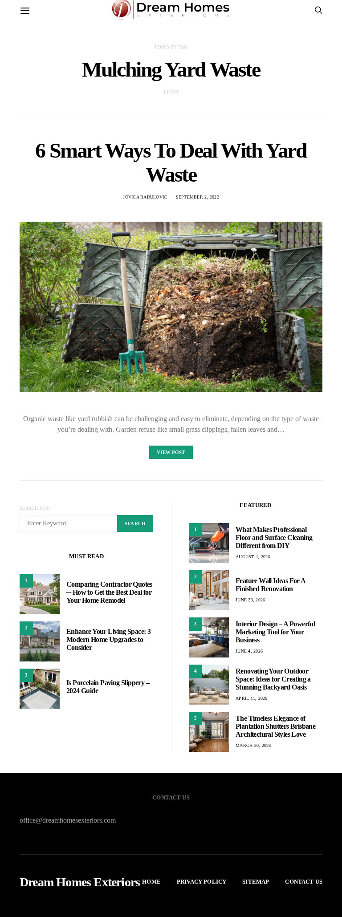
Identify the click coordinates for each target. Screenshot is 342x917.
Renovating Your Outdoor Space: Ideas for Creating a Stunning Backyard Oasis (273, 679)
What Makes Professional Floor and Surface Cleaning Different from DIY (274, 537)
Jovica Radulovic (145, 197)
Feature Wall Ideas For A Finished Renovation (270, 584)
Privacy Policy (201, 881)
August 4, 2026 (253, 556)
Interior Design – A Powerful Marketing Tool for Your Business (275, 632)
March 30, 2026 (253, 745)
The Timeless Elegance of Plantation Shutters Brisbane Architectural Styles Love (275, 726)
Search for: (35, 508)
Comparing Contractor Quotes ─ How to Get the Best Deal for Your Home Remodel (109, 592)
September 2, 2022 (197, 197)
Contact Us (303, 881)
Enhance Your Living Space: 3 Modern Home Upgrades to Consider (108, 639)
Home (151, 881)
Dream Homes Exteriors (80, 882)
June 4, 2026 (249, 651)
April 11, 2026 (252, 698)
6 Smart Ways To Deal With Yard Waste (170, 162)
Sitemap (255, 881)
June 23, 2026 (250, 599)
